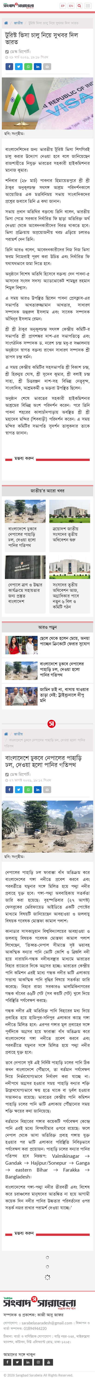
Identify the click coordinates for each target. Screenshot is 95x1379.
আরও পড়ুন (47, 627)
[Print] (47, 66)
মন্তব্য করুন (24, 458)
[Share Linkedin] (38, 66)
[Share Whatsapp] (28, 66)
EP (63, 6)
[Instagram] (38, 1362)
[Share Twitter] (19, 66)
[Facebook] (7, 1362)
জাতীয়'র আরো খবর (47, 491)
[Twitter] (17, 1362)
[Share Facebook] (9, 66)
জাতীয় (18, 23)
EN (71, 6)
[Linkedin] (28, 1362)
